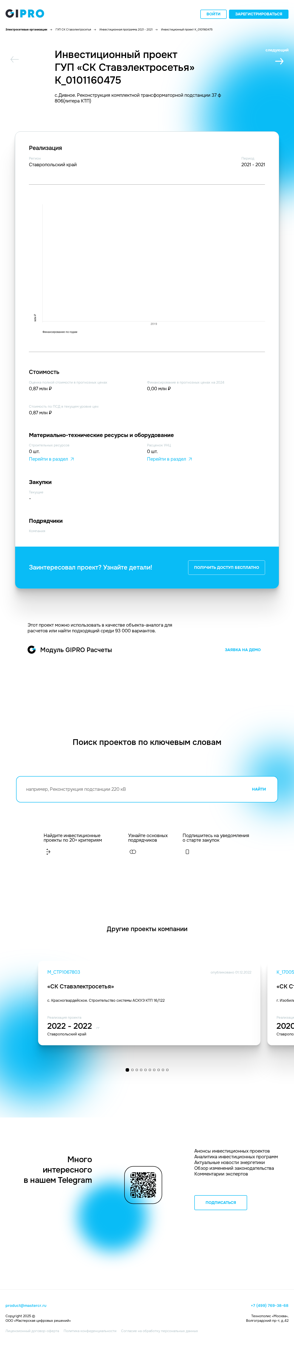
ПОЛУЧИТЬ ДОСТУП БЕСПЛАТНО (226, 567)
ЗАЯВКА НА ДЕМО (243, 649)
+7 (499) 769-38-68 (269, 1305)
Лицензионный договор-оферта (32, 1331)
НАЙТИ (259, 789)
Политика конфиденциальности (90, 1331)
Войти (213, 14)
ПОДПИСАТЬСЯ (221, 1202)
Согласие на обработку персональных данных (159, 1331)
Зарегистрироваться (258, 14)
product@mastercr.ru (26, 1305)
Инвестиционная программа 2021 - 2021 (126, 29)
